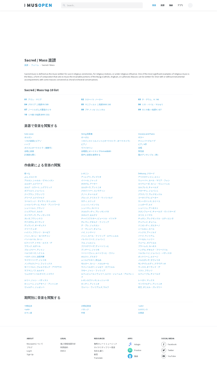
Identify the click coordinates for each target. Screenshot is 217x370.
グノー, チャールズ (89, 194)
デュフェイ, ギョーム (147, 222)
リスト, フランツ (145, 270)
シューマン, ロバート (90, 208)
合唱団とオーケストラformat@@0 (96, 151)
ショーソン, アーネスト (148, 208)
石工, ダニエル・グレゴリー (150, 287)
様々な (27, 173)
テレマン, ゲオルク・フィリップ (95, 222)
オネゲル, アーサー (89, 183)
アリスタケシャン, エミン (149, 176)
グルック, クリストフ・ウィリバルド (97, 197)
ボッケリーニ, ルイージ (148, 256)
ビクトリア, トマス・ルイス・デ (38, 242)
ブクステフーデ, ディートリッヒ (95, 246)
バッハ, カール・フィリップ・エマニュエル (100, 235)
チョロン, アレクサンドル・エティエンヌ (156, 218)
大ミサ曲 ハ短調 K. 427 (151, 109)
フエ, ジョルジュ (88, 242)
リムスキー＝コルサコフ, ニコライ (39, 274)
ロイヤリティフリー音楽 (104, 347)
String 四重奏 (87, 134)
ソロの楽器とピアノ (33, 141)
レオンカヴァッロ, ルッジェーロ (95, 280)
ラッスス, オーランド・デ (149, 267)
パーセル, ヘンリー (146, 239)
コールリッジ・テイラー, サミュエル (40, 201)
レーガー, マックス (146, 280)
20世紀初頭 (86, 306)
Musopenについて (35, 343)
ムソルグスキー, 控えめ (91, 260)
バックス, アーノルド (147, 232)
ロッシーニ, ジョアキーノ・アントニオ (41, 283)
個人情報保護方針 (68, 343)
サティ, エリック (88, 201)
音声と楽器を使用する (90, 154)
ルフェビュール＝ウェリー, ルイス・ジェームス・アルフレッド (107, 275)
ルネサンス (143, 309)
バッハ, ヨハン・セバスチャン (37, 235)
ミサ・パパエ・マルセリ (152, 104)
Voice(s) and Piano (146, 134)
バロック (85, 309)
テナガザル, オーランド (34, 222)
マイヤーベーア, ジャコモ (35, 260)
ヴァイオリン (87, 147)
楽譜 (162, 5)
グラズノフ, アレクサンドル (150, 194)
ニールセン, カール (146, 229)
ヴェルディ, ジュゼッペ (34, 287)
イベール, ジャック (89, 180)
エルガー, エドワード (33, 183)
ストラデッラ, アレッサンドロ (37, 215)
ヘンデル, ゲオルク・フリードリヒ (153, 249)
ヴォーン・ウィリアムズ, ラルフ (95, 287)
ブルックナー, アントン (34, 249)
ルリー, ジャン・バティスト (36, 280)
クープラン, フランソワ (34, 194)
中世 (83, 312)
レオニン (85, 173)
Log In (29, 351)
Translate (98, 358)
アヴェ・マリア (35, 99)
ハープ (27, 144)
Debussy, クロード (146, 173)
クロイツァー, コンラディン (93, 190)
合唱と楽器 (29, 151)
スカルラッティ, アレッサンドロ (95, 211)
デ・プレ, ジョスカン (90, 225)
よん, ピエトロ (30, 176)
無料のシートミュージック (105, 343)
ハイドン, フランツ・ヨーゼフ (37, 232)
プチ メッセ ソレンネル (95, 109)
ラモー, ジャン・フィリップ (93, 270)
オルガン (28, 137)
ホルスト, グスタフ (89, 256)
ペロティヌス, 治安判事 (34, 256)
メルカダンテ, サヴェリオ (149, 260)
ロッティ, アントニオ (90, 283)
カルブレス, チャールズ (148, 187)
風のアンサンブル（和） (148, 154)
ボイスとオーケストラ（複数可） (38, 147)
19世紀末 (28, 306)
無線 (171, 5)
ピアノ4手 (142, 144)
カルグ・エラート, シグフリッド (38, 187)
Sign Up (30, 354)
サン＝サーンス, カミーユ (149, 201)
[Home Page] (38, 5)
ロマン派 (28, 312)
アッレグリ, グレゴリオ (91, 176)
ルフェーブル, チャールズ (149, 274)
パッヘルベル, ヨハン (33, 239)
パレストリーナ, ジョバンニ (93, 239)
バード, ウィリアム (146, 235)
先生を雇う (99, 351)
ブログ (29, 347)
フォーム (35, 65)
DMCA (63, 351)
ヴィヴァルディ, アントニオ (150, 283)
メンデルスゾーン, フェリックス (38, 263)
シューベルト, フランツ (34, 208)
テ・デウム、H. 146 (150, 99)
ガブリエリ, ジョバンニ (34, 190)
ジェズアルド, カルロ (33, 211)
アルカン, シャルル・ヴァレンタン (39, 180)
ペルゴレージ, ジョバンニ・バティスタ (155, 253)
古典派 (141, 312)
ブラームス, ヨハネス (147, 246)
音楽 (154, 5)
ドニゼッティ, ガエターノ (149, 225)
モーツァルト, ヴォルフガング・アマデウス (43, 267)
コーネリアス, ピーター (148, 197)
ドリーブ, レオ (30, 229)
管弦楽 (141, 151)
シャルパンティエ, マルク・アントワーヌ (42, 204)
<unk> (141, 306)
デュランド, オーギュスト (35, 225)
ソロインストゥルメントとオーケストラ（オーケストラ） (106, 141)
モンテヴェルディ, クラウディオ (152, 263)
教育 (96, 354)
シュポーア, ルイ (145, 204)
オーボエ (85, 137)
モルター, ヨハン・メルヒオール (95, 263)
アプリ (180, 5)
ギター (141, 137)
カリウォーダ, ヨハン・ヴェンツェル (154, 183)
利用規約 (64, 347)
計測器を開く (30, 154)
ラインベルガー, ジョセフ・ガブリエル (98, 267)
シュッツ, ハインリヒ (90, 204)
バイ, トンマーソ (88, 232)
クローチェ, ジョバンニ (148, 190)
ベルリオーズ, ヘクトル (34, 253)
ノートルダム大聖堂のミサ (39, 109)
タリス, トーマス (145, 215)
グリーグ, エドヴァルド (34, 197)
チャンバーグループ (146, 141)
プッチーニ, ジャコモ (90, 249)
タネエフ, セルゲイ (89, 215)
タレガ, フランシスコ (33, 218)
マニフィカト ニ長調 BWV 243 (98, 104)
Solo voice (29, 134)
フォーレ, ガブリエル (147, 242)
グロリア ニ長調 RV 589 (38, 104)
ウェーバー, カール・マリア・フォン (154, 180)
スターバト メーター (94, 99)
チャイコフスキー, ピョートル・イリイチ (99, 218)
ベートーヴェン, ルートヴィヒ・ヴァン (98, 253)
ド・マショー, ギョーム (91, 229)
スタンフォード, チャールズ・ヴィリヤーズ (157, 211)
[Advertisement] (108, 31)
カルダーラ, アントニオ (91, 187)
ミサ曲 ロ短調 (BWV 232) (38, 114)
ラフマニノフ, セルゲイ (34, 270)
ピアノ (84, 144)
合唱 (140, 147)
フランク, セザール (32, 246)
